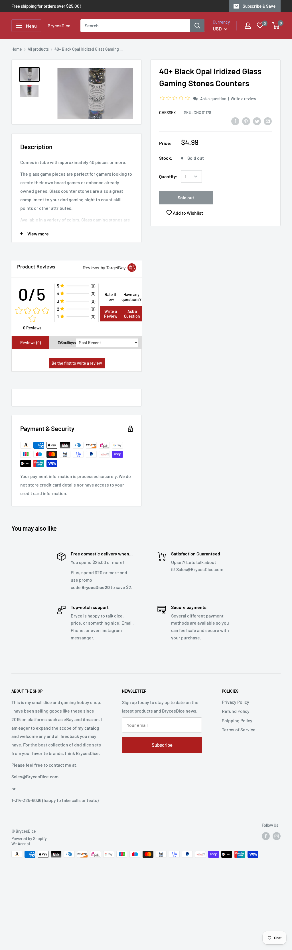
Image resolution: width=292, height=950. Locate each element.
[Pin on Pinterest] (246, 120)
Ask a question (213, 98)
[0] (275, 25)
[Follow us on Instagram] (277, 836)
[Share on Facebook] (235, 120)
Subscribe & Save (259, 6)
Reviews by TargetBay (104, 267)
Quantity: (168, 176)
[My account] (248, 25)
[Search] (197, 25)
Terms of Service (239, 729)
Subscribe (162, 745)
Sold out (186, 197)
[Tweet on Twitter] (257, 120)
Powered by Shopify (29, 838)
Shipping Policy (237, 720)
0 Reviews (32, 327)
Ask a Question (132, 314)
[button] (175, 98)
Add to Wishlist (187, 213)
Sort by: (67, 342)
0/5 (32, 294)
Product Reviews (36, 266)
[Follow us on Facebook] (266, 836)
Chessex (167, 112)
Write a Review (110, 314)
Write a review (243, 98)
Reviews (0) (30, 342)
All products (38, 49)
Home (16, 49)
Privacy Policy (235, 702)
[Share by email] (268, 120)
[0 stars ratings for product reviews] (32, 315)
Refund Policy (236, 711)
